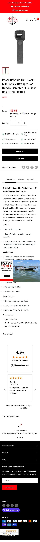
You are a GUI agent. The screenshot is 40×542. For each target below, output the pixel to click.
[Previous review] (4, 390)
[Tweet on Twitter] (32, 167)
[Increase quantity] (24, 123)
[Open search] (27, 20)
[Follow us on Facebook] (3, 505)
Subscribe (10, 487)
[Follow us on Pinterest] (12, 505)
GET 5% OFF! (6, 275)
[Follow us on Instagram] (8, 505)
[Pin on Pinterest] (27, 167)
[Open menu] (3, 20)
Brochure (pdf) (8, 334)
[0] (36, 19)
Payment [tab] (30, 179)
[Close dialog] (39, 260)
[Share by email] (36, 167)
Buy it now (20, 158)
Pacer (4, 97)
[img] (20, 357)
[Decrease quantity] (12, 123)
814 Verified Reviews (20, 360)
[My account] (31, 20)
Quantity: (5, 123)
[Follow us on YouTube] (16, 505)
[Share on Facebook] (23, 167)
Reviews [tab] (21, 179)
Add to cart (20, 151)
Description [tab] (11, 179)
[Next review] (35, 390)
